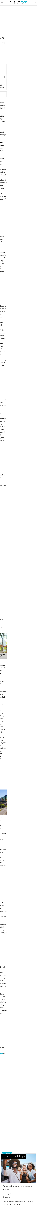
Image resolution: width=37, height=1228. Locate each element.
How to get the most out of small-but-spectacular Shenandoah (18, 1195)
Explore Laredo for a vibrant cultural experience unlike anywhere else (17, 1187)
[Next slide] (4, 76)
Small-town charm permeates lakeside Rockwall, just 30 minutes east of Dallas (18, 1203)
